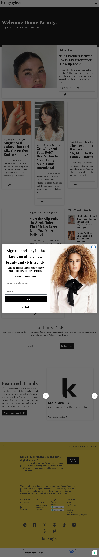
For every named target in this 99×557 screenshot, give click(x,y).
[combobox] (25, 283)
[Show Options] (44, 283)
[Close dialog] (93, 247)
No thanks (25, 307)
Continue (26, 299)
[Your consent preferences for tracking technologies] (94, 552)
